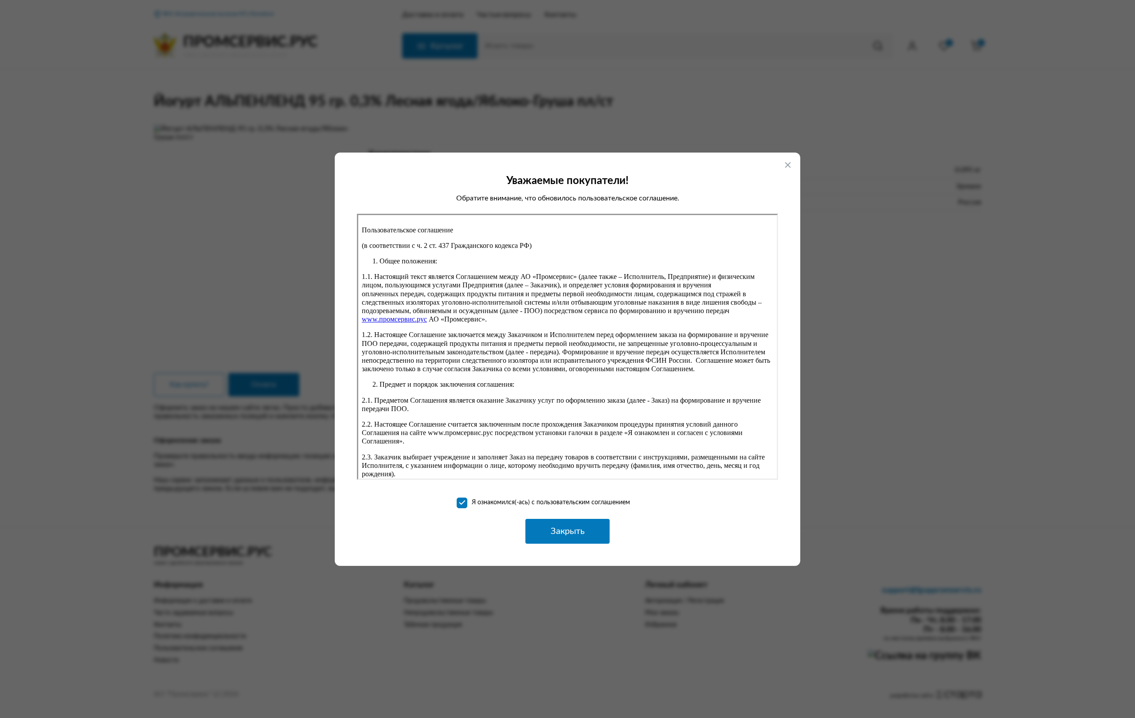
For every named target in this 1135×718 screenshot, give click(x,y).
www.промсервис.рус (394, 319)
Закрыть (568, 531)
